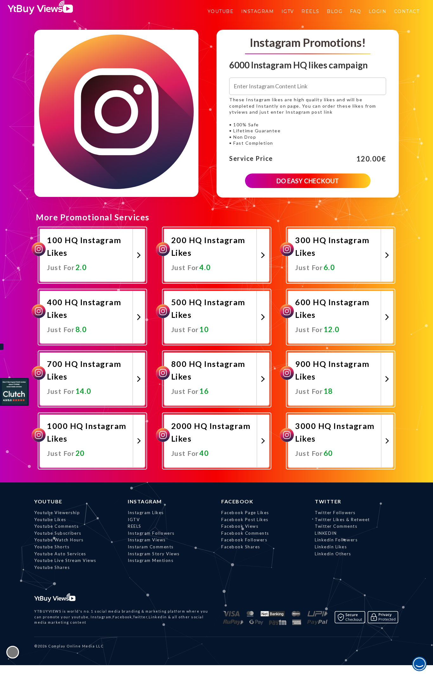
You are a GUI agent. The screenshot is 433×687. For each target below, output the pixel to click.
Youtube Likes (50, 519)
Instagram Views (147, 539)
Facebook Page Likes (245, 512)
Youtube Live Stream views (65, 560)
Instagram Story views (154, 553)
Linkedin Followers (336, 539)
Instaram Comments (151, 546)
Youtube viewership (57, 512)
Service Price (251, 158)
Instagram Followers (151, 533)
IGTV (134, 519)
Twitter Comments (336, 526)
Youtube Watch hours (59, 539)
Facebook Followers (244, 539)
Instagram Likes (146, 512)
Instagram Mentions (150, 560)
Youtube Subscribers (57, 533)
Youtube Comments (56, 526)
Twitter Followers (335, 512)
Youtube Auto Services (60, 553)
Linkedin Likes (331, 546)
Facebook (237, 501)
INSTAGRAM (145, 501)
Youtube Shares (52, 567)
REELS (134, 526)
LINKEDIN (326, 533)
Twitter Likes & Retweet (342, 519)
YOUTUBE (48, 501)
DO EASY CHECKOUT (307, 181)
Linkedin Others (333, 553)
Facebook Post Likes (244, 519)
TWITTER (328, 501)
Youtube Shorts (51, 546)
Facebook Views (239, 526)
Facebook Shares (240, 546)
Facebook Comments (245, 533)
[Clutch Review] (14, 392)
